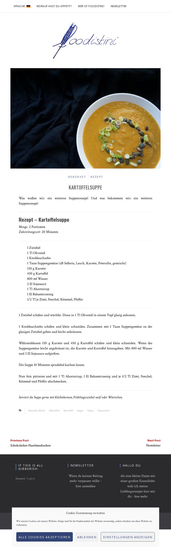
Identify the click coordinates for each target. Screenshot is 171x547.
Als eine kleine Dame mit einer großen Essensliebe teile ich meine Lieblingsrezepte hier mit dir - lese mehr (137, 486)
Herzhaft (77, 177)
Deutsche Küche (36, 410)
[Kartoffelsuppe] (85, 118)
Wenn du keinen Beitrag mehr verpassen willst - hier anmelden (86, 481)
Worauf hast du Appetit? (54, 6)
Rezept (97, 177)
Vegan (90, 410)
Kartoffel (68, 410)
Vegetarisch (103, 410)
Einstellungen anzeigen (127, 537)
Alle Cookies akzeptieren (44, 537)
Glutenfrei (54, 410)
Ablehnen (87, 537)
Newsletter (119, 6)
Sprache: (20, 6)
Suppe (80, 410)
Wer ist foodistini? (91, 6)
